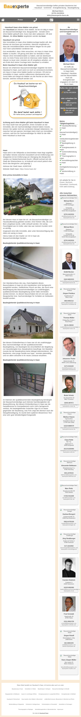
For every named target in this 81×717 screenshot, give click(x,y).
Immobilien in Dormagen (65, 704)
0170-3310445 (68, 366)
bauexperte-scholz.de (69, 406)
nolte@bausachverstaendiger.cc (69, 450)
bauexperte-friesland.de (69, 369)
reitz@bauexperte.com (68, 497)
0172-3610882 (68, 546)
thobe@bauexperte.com (69, 368)
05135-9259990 (69, 449)
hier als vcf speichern (69, 111)
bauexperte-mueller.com (69, 668)
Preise (20, 20)
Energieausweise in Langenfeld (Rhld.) (49, 694)
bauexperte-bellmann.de (69, 476)
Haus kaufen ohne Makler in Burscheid (32, 699)
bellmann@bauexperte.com (69, 475)
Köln (61, 187)
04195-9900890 (69, 587)
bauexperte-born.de (68, 217)
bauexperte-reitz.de (68, 499)
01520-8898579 (69, 426)
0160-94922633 (69, 279)
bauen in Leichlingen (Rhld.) (29, 694)
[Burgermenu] (78, 19)
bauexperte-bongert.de (69, 525)
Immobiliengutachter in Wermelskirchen (45, 709)
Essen (62, 182)
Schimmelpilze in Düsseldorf (49, 704)
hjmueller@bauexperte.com (69, 667)
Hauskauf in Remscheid (13, 699)
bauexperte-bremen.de (69, 429)
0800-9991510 (68, 301)
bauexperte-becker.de (69, 282)
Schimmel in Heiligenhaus (33, 704)
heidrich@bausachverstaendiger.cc (70, 589)
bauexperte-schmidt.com (69, 625)
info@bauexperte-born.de (58, 15)
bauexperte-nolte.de (68, 452)
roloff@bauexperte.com (69, 645)
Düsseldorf (64, 184)
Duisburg (70, 187)
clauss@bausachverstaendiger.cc (70, 427)
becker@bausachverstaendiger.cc (70, 281)
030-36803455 (68, 643)
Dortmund (73, 184)
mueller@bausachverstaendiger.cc (70, 327)
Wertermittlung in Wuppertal (16, 704)
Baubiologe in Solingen (44, 689)
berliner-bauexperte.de (69, 646)
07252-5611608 (69, 496)
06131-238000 (68, 325)
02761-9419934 (57, 13)
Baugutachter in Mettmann (12, 694)
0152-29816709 (69, 621)
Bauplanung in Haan (17, 689)
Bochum (69, 182)
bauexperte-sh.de (69, 591)
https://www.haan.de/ (28, 169)
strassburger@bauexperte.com (69, 547)
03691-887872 (68, 403)
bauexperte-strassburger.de (69, 549)
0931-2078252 (68, 473)
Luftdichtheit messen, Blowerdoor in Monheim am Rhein (59, 699)
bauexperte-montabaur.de (69, 304)
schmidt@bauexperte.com (68, 623)
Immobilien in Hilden (30, 689)
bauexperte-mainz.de (69, 328)
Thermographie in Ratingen (25, 709)
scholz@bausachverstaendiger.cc (70, 404)
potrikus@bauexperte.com (68, 302)
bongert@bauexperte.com (69, 523)
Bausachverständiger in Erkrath (60, 689)
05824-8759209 (69, 521)
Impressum (60, 709)
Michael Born (57, 11)
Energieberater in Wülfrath (69, 694)
